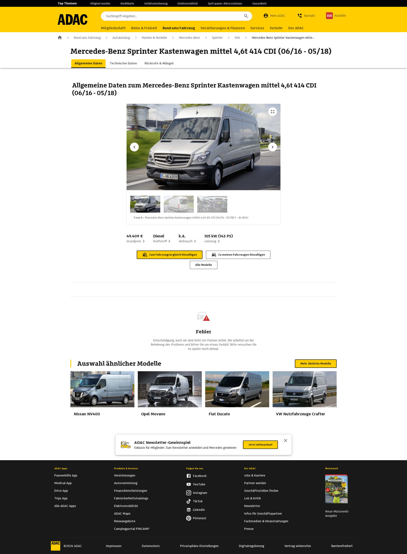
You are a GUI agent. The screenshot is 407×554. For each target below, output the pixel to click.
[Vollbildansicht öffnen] (272, 111)
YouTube (199, 484)
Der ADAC (250, 468)
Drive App (61, 491)
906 (237, 38)
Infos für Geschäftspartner (263, 513)
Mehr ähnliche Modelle (315, 363)
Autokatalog (121, 38)
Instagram (200, 493)
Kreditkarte (127, 3)
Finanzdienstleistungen (130, 491)
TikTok (198, 501)
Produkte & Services (126, 468)
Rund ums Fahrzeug (87, 38)
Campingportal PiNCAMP (131, 529)
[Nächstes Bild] (272, 147)
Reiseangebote (124, 521)
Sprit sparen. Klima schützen (225, 3)
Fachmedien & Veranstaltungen (266, 521)
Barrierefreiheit (342, 546)
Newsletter (252, 506)
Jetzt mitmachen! (260, 444)
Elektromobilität (188, 3)
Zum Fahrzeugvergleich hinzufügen (173, 254)
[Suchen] (246, 16)
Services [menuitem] (257, 28)
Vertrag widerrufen (297, 546)
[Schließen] (285, 441)
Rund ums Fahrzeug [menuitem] (179, 28)
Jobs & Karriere (254, 475)
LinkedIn (199, 510)
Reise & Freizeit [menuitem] (144, 28)
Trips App (60, 498)
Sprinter (217, 38)
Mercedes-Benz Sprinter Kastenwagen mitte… (283, 38)
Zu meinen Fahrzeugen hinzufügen (241, 254)
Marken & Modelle (154, 38)
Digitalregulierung (251, 546)
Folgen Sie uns (194, 468)
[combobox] (176, 16)
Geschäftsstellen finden (261, 491)
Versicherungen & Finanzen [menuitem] (223, 28)
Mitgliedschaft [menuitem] (113, 28)
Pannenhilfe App (65, 475)
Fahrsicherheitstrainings (131, 498)
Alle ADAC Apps (65, 506)
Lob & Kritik (252, 498)
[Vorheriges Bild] (134, 147)
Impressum (113, 546)
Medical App (63, 483)
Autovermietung (125, 483)
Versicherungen (124, 475)
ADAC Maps (122, 513)
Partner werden (255, 483)
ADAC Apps (60, 468)
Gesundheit (259, 3)
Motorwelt (331, 468)
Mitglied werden (100, 3)
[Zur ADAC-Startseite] (72, 19)
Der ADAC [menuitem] (296, 28)
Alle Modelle (203, 265)
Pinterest (199, 518)
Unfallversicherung (155, 3)
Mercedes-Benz (189, 38)
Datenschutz (151, 546)
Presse (249, 529)
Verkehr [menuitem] (276, 28)
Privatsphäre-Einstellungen (199, 546)
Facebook (200, 476)
